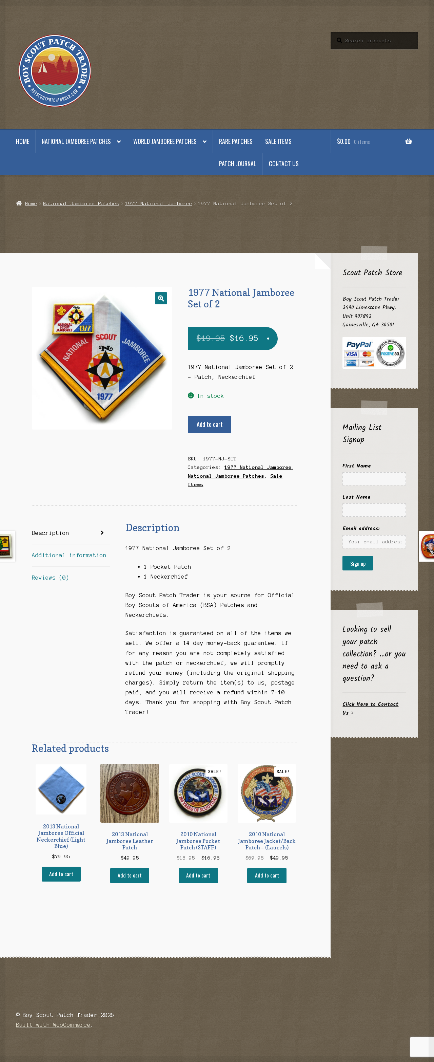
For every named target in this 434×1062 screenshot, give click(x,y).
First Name (356, 466)
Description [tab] (50, 533)
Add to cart (210, 424)
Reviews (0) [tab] (50, 578)
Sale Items (278, 141)
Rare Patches (236, 141)
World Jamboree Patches (165, 141)
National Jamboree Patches (76, 141)
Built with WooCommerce (53, 1025)
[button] (161, 298)
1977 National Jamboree (158, 203)
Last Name (356, 497)
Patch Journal (237, 163)
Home (22, 141)
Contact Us (284, 163)
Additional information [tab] (69, 555)
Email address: (361, 528)
